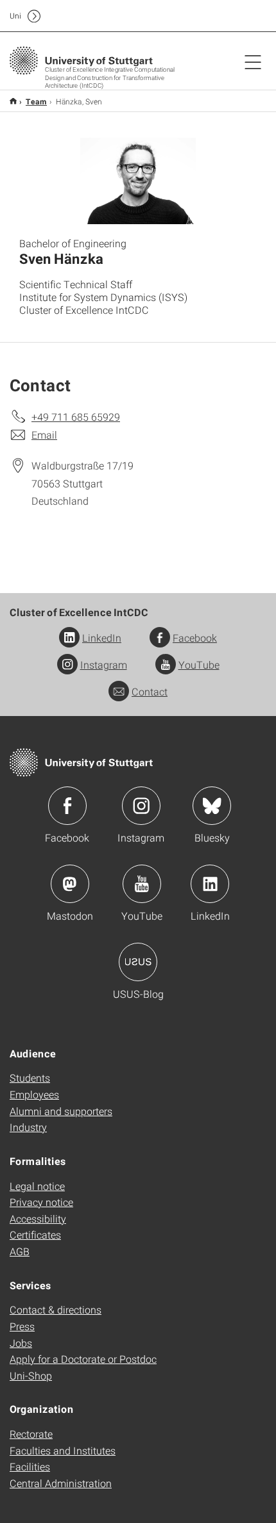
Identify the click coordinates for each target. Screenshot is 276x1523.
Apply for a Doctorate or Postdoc (83, 1358)
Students (30, 1077)
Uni (15, 15)
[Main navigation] (252, 61)
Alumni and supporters (61, 1111)
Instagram (103, 664)
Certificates (35, 1234)
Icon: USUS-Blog (138, 962)
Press (22, 1326)
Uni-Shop (31, 1375)
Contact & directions (55, 1309)
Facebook (195, 637)
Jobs (21, 1342)
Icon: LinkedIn (210, 884)
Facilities (30, 1466)
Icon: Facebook (67, 805)
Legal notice (37, 1186)
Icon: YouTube (142, 884)
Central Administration (61, 1483)
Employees (34, 1094)
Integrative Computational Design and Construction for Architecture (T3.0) (13, 100)
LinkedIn (101, 637)
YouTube (199, 664)
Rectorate (31, 1433)
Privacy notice (41, 1202)
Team (36, 101)
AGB (20, 1251)
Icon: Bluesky (212, 805)
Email (44, 434)
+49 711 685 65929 (75, 416)
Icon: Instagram (141, 805)
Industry (28, 1127)
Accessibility (38, 1218)
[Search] (239, 16)
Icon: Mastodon (70, 884)
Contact (150, 691)
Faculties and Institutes (63, 1450)
